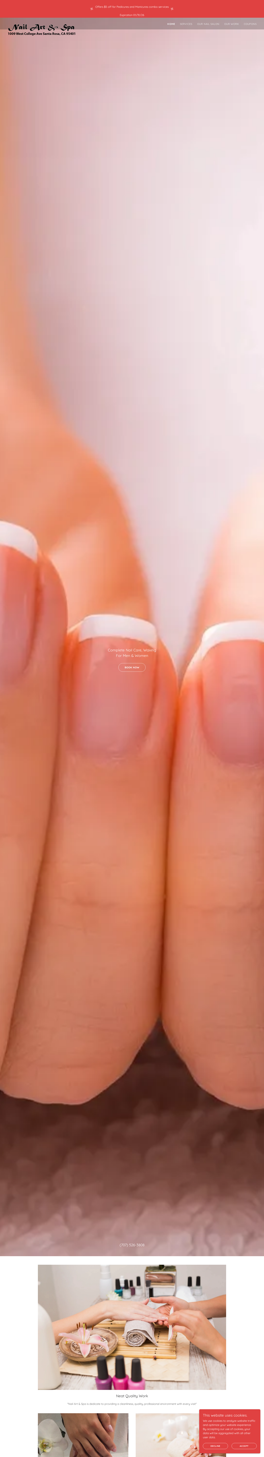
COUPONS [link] (250, 23)
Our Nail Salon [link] (208, 23)
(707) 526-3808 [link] (132, 1245)
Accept (244, 1446)
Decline (215, 1446)
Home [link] (171, 23)
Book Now (132, 667)
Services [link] (186, 23)
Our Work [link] (231, 23)
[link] (41, 23)
